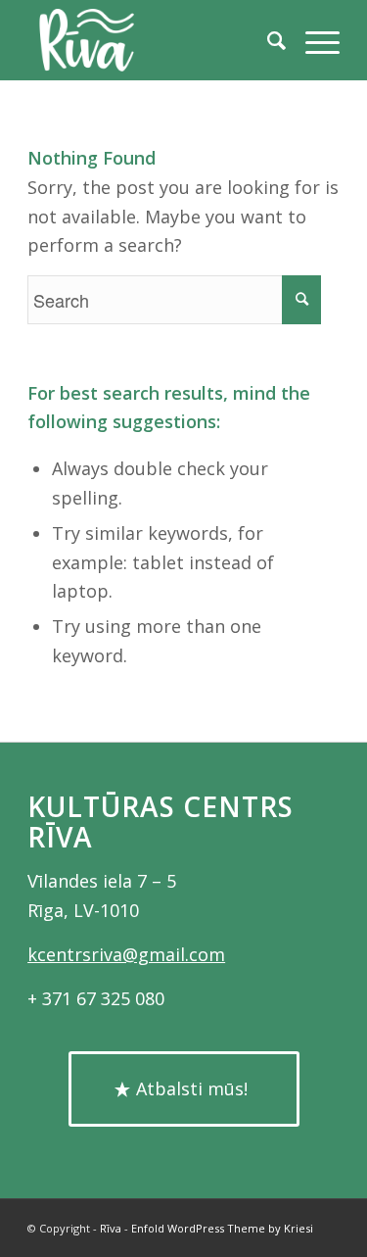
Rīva (110, 1228)
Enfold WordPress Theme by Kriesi (222, 1228)
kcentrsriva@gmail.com (126, 954)
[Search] (267, 40)
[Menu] (313, 40)
